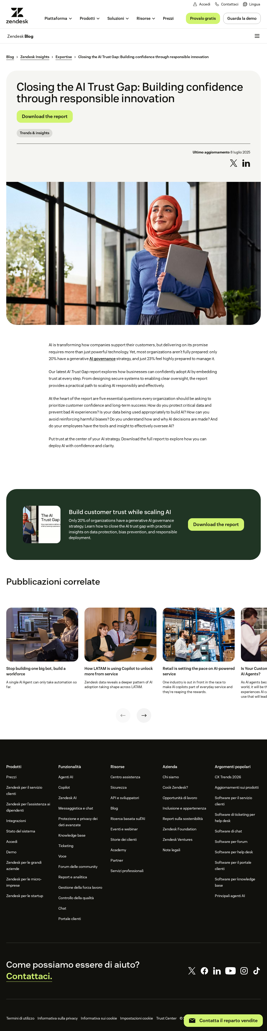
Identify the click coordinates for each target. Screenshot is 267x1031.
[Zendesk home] (19, 15)
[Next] (144, 715)
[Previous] (123, 715)
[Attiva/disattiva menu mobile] (257, 36)
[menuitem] (251, 4)
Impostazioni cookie (136, 1018)
